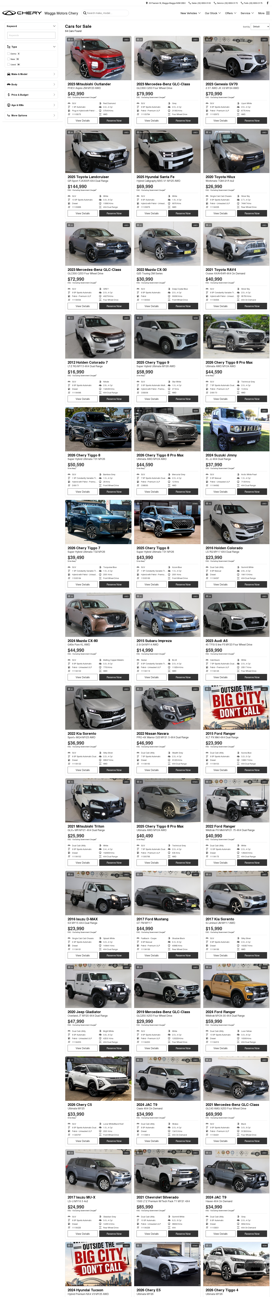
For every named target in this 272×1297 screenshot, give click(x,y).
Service (245, 13)
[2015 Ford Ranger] (236, 708)
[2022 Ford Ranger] (236, 800)
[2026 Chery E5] (167, 1264)
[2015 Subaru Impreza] (167, 615)
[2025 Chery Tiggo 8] (167, 522)
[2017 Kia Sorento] (236, 893)
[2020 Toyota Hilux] (236, 151)
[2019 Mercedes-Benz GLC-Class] (167, 986)
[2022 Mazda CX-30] (167, 244)
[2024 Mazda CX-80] (98, 615)
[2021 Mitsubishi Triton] (98, 800)
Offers (229, 13)
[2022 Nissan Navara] (167, 708)
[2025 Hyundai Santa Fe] (167, 151)
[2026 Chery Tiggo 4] (236, 1264)
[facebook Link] (268, 3)
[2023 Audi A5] (236, 615)
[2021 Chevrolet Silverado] (167, 1171)
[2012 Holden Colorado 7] (98, 336)
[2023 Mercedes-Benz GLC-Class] (167, 58)
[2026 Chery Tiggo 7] (98, 522)
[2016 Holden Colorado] (236, 522)
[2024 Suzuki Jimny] (236, 429)
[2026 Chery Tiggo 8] (98, 429)
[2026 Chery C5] (98, 1078)
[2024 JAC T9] (167, 1078)
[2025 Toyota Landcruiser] (98, 151)
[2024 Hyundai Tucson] (98, 1264)
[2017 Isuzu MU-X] (98, 1171)
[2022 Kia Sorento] (98, 708)
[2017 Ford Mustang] (167, 893)
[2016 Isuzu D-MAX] (98, 893)
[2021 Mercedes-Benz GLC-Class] (236, 1078)
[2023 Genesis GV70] (236, 58)
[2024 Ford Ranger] (236, 986)
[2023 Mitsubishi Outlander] (98, 58)
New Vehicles (189, 13)
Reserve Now (114, 120)
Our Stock (211, 13)
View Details (83, 120)
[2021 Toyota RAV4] (236, 244)
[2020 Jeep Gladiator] (98, 986)
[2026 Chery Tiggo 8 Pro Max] (236, 336)
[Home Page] (22, 13)
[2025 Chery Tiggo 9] (167, 336)
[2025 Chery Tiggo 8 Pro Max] (167, 800)
